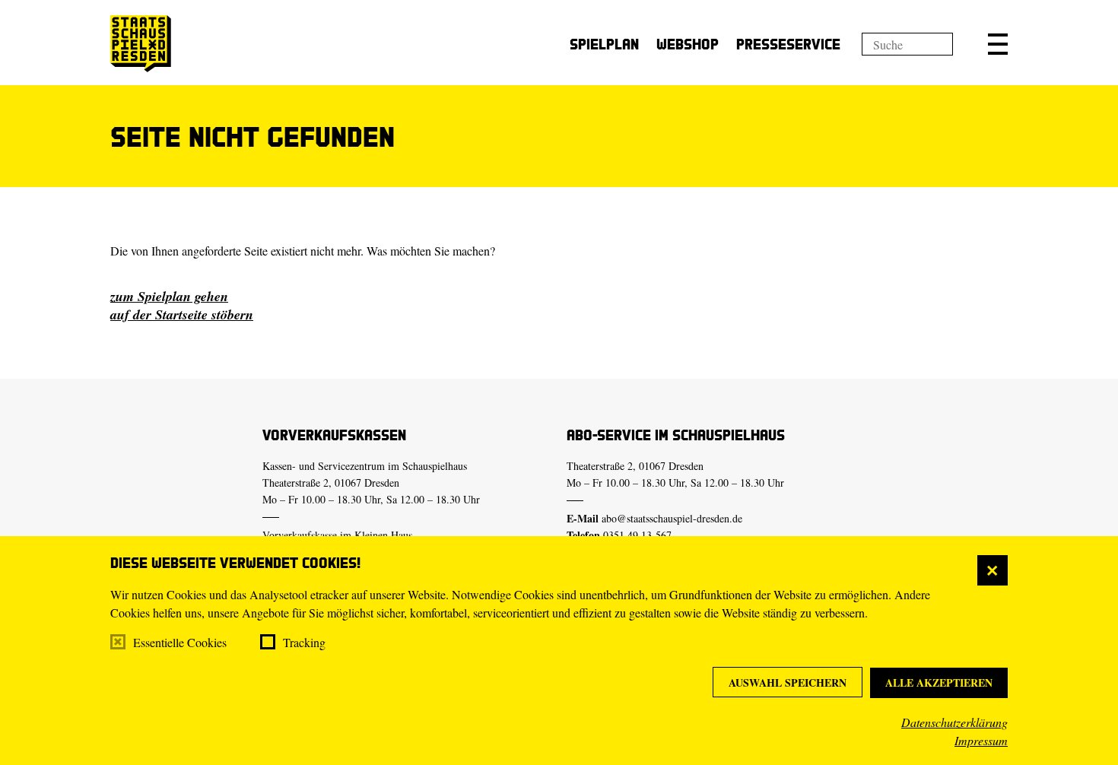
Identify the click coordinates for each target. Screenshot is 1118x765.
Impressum (981, 740)
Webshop (687, 43)
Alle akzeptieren (939, 682)
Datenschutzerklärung (954, 722)
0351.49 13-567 (637, 535)
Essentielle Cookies (180, 642)
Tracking (304, 642)
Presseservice (788, 43)
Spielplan (604, 43)
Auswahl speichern (787, 682)
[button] (998, 44)
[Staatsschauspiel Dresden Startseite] (140, 43)
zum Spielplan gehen (169, 296)
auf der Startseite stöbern (181, 314)
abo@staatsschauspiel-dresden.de (672, 518)
